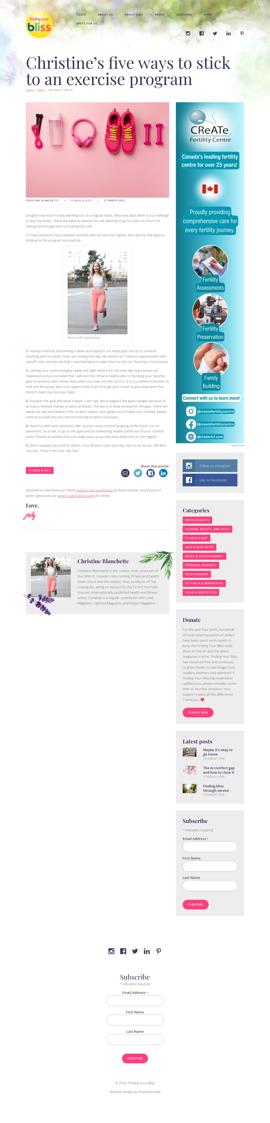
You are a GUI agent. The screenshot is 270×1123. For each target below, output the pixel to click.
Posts (81, 14)
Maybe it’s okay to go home (218, 752)
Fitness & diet (81, 200)
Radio (160, 14)
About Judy (134, 14)
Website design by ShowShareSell (135, 1091)
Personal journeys (201, 565)
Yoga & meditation (201, 592)
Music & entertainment (204, 556)
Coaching (184, 14)
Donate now (198, 712)
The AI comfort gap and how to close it (219, 770)
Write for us (87, 23)
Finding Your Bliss (141, 1083)
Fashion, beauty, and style (207, 529)
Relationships (196, 574)
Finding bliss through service (216, 788)
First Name (192, 858)
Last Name (191, 877)
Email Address (195, 838)
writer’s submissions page (76, 495)
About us (105, 14)
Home (30, 90)
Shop (208, 14)
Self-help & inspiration (204, 583)
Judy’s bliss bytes (199, 547)
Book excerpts (197, 520)
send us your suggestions (95, 490)
